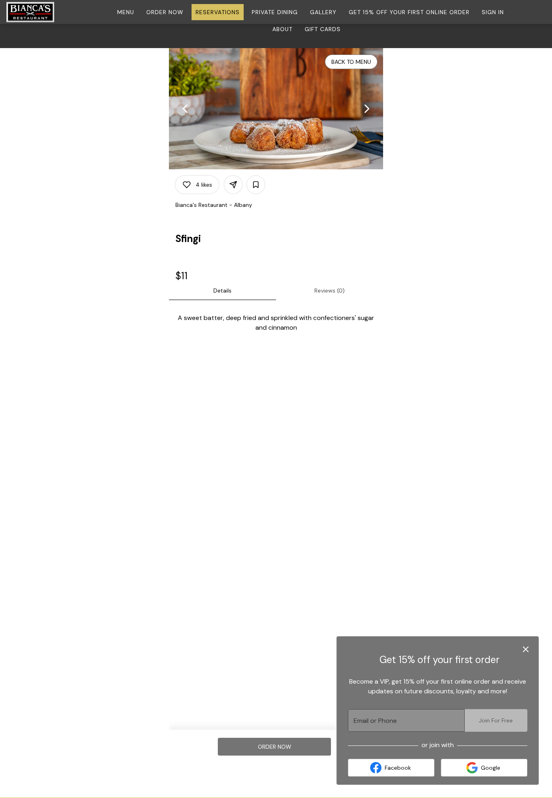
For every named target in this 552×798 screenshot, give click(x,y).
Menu (125, 12)
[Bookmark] (256, 185)
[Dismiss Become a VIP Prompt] (525, 649)
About (282, 29)
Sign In (493, 12)
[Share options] (233, 185)
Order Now (164, 12)
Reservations (218, 12)
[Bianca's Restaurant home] (42, 12)
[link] (274, 747)
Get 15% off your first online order (409, 12)
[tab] (222, 290)
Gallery (323, 12)
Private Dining (275, 12)
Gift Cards (323, 29)
